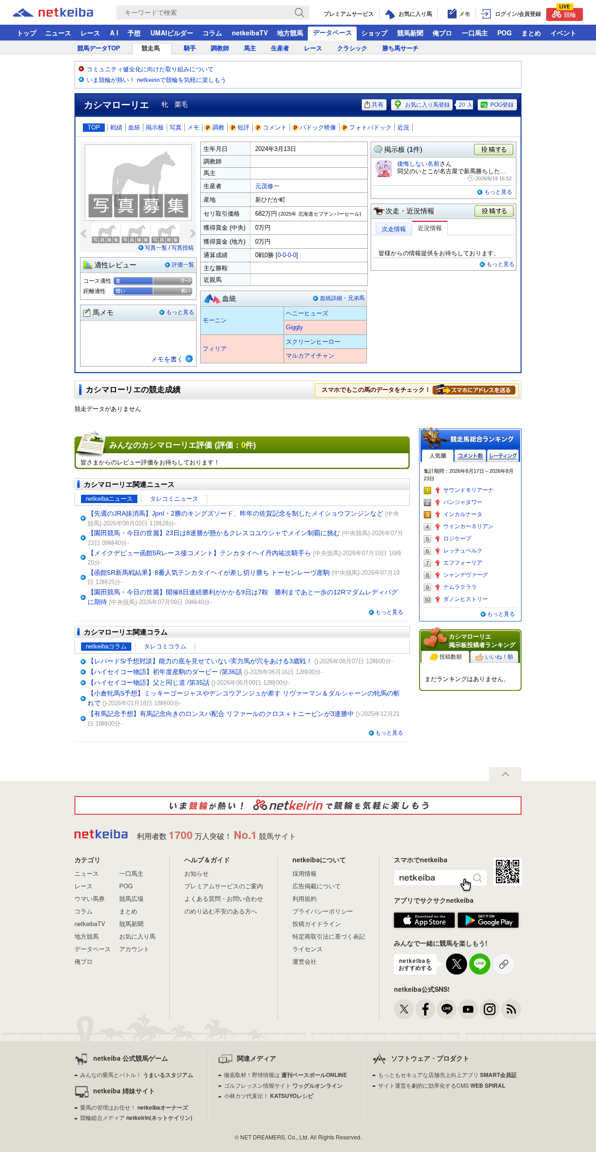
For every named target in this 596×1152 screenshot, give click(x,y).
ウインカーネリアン (468, 526)
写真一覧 (156, 248)
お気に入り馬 (137, 936)
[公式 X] (404, 1009)
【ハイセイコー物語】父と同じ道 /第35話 (149, 682)
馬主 (250, 48)
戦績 (116, 127)
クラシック (352, 48)
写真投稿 (182, 248)
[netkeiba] (64, 12)
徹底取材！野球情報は (285, 1074)
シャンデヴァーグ (465, 575)
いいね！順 (499, 657)
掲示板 (155, 127)
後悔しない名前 (418, 163)
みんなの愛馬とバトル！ (136, 1074)
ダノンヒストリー (465, 599)
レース (90, 32)
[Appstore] (424, 920)
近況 (403, 127)
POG (504, 32)
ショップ (374, 32)
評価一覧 (183, 264)
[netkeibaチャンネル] (468, 1009)
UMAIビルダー (171, 32)
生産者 (280, 48)
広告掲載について (316, 885)
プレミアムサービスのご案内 (223, 885)
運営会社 (304, 961)
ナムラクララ (460, 587)
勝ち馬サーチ (400, 48)
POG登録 (502, 105)
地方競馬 (290, 32)
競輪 (567, 13)
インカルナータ (462, 514)
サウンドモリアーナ (468, 490)
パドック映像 (318, 127)
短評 (243, 127)
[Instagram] (490, 1009)
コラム (212, 32)
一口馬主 (475, 32)
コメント (275, 127)
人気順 (438, 456)
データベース (332, 32)
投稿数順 (451, 657)
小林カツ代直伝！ (268, 1095)
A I (114, 32)
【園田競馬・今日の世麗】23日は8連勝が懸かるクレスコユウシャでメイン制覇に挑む (214, 533)
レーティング (503, 456)
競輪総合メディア (136, 1117)
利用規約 (304, 898)
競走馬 (151, 48)
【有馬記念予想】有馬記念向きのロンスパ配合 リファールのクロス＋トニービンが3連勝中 (221, 713)
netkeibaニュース (109, 498)
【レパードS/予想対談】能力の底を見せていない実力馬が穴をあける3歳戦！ (200, 661)
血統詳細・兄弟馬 (342, 298)
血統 (134, 127)
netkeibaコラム (106, 646)
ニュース (58, 32)
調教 (218, 127)
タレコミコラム (165, 646)
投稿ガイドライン (316, 923)
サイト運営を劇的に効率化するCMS (441, 1085)
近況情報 (430, 228)
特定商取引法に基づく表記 (328, 936)
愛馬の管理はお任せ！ (134, 1107)
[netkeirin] (298, 805)
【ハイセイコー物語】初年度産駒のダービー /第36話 (165, 671)
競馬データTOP (98, 48)
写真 (175, 127)
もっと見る (180, 312)
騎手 (190, 48)
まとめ (531, 32)
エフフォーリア (462, 562)
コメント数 (470, 456)
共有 (378, 104)
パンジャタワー (462, 502)
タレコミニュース (174, 498)
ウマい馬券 (89, 898)
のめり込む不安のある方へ (220, 911)
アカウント (134, 948)
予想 (134, 32)
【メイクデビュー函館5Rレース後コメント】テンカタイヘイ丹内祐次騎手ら (199, 553)
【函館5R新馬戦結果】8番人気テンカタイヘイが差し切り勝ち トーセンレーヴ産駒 (209, 572)
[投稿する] (494, 211)
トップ (26, 32)
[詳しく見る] (474, 389)
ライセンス (307, 948)
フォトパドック (370, 127)
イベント (563, 32)
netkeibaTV (250, 32)
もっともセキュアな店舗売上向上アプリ (447, 1074)
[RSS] (511, 1009)
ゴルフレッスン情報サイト (283, 1085)
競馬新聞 (410, 32)
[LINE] (447, 1009)
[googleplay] (488, 920)
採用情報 (304, 873)
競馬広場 (131, 898)
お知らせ (196, 873)
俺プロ (442, 32)
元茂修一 (267, 186)
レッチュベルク (462, 550)
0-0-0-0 (287, 255)
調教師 (220, 48)
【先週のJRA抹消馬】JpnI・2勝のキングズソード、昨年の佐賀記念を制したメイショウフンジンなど (235, 513)
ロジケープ (457, 538)
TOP (94, 127)
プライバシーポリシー (322, 911)
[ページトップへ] (505, 774)
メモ (193, 127)
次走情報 (394, 228)
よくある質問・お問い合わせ (223, 898)
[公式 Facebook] (425, 1009)
